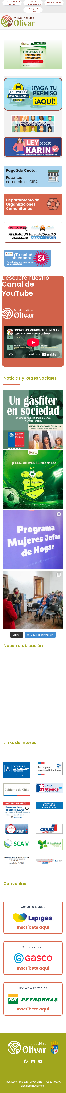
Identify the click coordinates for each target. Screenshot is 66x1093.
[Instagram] (33, 1061)
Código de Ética (33, 9)
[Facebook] (26, 1061)
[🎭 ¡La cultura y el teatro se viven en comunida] (33, 419)
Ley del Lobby (54, 2)
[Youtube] (40, 1061)
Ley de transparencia (33, 2)
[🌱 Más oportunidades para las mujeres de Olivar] (33, 539)
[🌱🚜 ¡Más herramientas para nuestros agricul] (33, 600)
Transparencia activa (12, 2)
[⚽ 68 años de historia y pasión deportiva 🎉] (33, 479)
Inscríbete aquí (33, 927)
